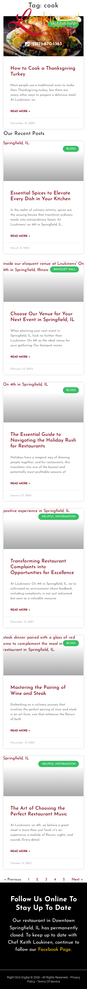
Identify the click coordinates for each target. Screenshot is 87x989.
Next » (77, 879)
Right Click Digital (18, 977)
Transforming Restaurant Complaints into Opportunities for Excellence (42, 567)
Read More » (20, 111)
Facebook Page (54, 949)
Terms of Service (48, 981)
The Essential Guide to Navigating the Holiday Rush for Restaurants (43, 440)
